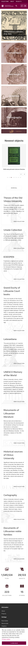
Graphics (14, 95)
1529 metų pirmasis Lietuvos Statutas (14, 169)
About (12, 1)
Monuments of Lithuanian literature (11, 413)
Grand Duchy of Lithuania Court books (12, 291)
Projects (18, 1)
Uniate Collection (13, 230)
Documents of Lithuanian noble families (12, 531)
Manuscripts (14, 52)
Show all (14, 188)
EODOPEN (9, 257)
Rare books (14, 74)
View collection (19, 221)
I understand (14, 643)
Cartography (10, 495)
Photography (14, 117)
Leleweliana (10, 339)
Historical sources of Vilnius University (13, 455)
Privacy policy (6, 639)
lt (22, 6)
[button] (11, 39)
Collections (5, 1)
